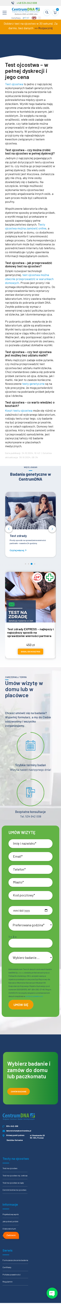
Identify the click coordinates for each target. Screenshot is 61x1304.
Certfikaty (7, 1267)
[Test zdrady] (30, 510)
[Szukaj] (47, 12)
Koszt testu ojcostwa (18, 410)
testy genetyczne (33, 383)
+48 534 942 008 (27, 2)
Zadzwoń (11, 1235)
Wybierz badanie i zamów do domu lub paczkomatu (28, 1069)
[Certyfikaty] (26, 18)
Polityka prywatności (12, 1274)
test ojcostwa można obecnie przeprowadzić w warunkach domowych (29, 279)
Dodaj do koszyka (30, 651)
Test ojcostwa (14, 84)
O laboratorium (9, 1228)
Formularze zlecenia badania (15, 1260)
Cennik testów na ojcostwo (14, 1190)
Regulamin (8, 1281)
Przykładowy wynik (11, 1214)
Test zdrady (18, 536)
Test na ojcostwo (10, 1168)
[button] (9, 529)
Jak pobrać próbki (10, 1221)
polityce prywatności (34, 996)
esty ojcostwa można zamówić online (25, 226)
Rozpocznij (45, 28)
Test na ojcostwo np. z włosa (15, 1175)
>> (36, 28)
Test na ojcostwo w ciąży (13, 1183)
